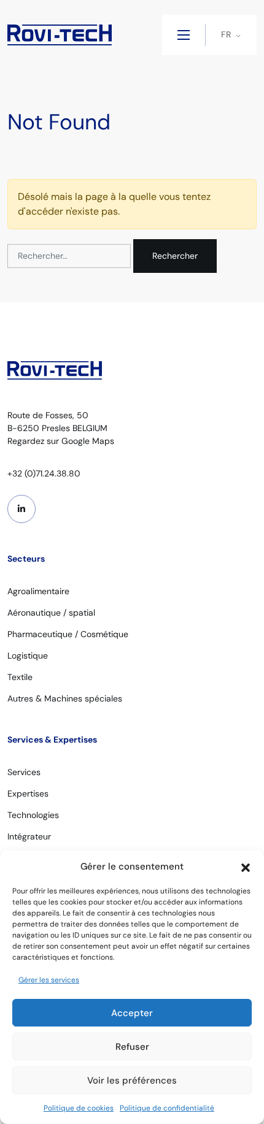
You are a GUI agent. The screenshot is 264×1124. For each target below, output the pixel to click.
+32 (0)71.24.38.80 (43, 473)
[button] (245, 866)
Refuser (132, 1047)
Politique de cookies (79, 1108)
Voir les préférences (132, 1080)
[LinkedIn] (21, 509)
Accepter (132, 1013)
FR (226, 34)
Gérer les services (48, 980)
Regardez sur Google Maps (60, 440)
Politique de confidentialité (167, 1108)
